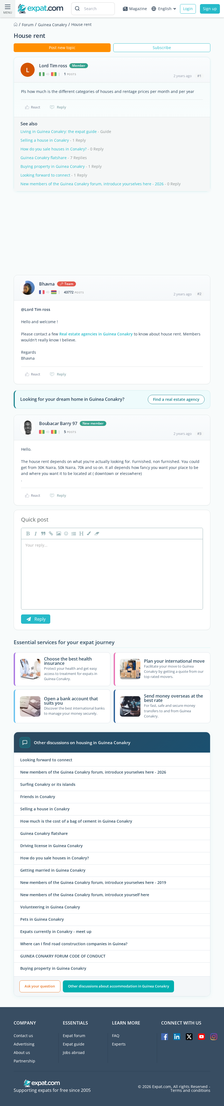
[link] (50, 533)
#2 (199, 293)
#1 (199, 75)
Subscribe (162, 47)
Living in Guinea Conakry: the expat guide (58, 131)
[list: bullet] (73, 533)
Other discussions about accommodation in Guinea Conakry (118, 986)
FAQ (115, 1035)
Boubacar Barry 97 (58, 423)
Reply (61, 107)
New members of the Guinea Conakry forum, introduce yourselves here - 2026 (92, 183)
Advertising (24, 1044)
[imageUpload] (58, 533)
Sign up (210, 8)
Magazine (138, 8)
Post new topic (62, 47)
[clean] (96, 533)
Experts (119, 1044)
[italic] (35, 533)
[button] (88, 533)
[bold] (27, 533)
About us (22, 1052)
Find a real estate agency (176, 399)
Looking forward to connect (45, 175)
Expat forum (74, 1035)
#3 (199, 433)
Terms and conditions (190, 1090)
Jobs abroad (74, 1052)
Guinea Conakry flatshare (43, 157)
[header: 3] (81, 533)
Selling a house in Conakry (44, 140)
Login (188, 8)
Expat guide (73, 1044)
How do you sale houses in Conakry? (53, 148)
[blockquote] (42, 533)
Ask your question (40, 986)
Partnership (24, 1060)
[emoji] (65, 533)
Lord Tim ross (53, 65)
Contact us (23, 1035)
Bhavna (47, 284)
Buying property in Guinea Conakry (52, 166)
